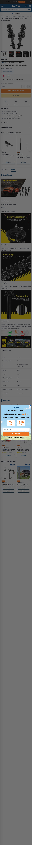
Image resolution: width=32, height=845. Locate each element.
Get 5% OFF (16, 434)
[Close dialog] (30, 406)
